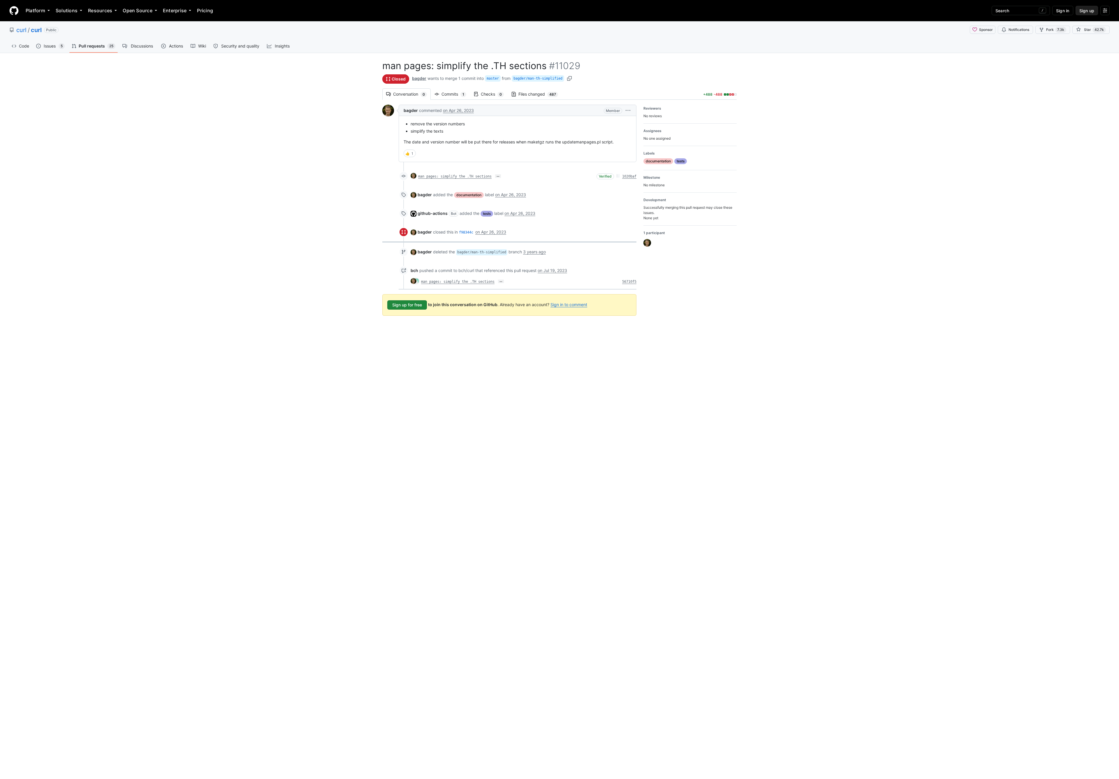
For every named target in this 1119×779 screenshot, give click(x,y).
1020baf (629, 176)
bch (414, 270)
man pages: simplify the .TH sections (455, 176)
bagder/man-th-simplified (537, 78)
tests (487, 213)
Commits (455, 94)
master (493, 78)
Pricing (205, 10)
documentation (468, 195)
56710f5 (629, 282)
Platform (35, 10)
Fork (1055, 29)
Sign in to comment (568, 304)
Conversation (412, 94)
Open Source (137, 10)
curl (21, 30)
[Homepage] (14, 10)
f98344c (466, 232)
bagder (419, 78)
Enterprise (174, 10)
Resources (100, 10)
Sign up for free (407, 304)
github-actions (433, 213)
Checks (494, 94)
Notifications (1019, 29)
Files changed (540, 94)
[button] (627, 110)
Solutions (67, 10)
